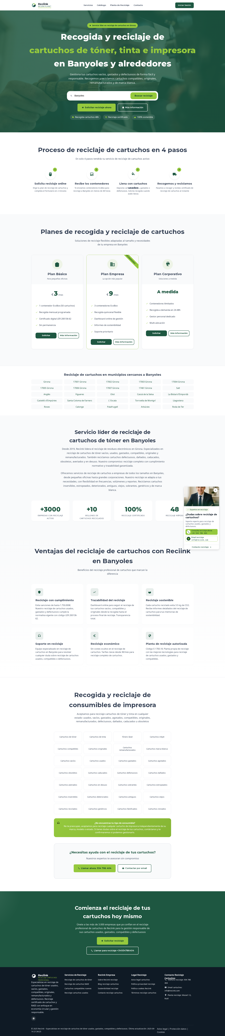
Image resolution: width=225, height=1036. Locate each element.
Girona (46, 381)
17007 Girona (112, 388)
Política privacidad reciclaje (143, 984)
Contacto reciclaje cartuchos (110, 992)
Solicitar (46, 335)
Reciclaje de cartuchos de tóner (78, 979)
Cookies (161, 1032)
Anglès (47, 394)
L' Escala (112, 400)
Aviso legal (162, 1028)
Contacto (138, 5)
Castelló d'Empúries (47, 400)
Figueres (80, 394)
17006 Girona (79, 388)
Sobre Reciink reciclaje (108, 979)
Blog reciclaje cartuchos (108, 984)
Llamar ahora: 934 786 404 (96, 868)
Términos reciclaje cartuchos (143, 992)
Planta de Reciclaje (119, 5)
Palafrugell (112, 406)
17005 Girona (47, 388)
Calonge (80, 406)
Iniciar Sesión (184, 5)
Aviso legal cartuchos (140, 979)
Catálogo (101, 5)
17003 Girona (145, 381)
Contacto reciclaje (200, 547)
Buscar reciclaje (144, 95)
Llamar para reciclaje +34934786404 (114, 950)
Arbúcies (145, 406)
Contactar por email (136, 868)
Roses (47, 406)
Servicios (88, 5)
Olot (112, 394)
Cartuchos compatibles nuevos (78, 988)
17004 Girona (178, 381)
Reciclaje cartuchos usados (76, 992)
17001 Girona (79, 381)
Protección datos (178, 1028)
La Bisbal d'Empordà (178, 394)
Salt (178, 388)
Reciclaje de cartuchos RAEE (77, 984)
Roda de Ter (178, 406)
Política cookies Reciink (141, 988)
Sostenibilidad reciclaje (108, 988)
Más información (134, 107)
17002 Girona (112, 381)
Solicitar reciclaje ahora (98, 107)
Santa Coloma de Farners (79, 400)
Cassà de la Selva (145, 394)
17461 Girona (145, 388)
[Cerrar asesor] (215, 490)
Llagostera (178, 400)
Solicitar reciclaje (114, 941)
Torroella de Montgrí (145, 400)
